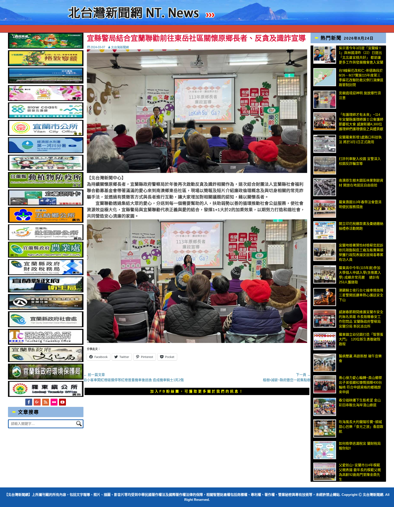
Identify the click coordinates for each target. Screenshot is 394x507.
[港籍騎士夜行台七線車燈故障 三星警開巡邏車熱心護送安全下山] (324, 297)
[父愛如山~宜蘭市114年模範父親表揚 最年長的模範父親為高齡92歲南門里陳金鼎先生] (324, 472)
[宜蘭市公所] (46, 135)
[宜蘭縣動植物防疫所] (46, 187)
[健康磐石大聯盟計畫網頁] (46, 100)
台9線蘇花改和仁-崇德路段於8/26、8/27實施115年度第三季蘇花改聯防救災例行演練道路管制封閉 (361, 77)
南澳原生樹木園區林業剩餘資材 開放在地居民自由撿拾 (361, 182)
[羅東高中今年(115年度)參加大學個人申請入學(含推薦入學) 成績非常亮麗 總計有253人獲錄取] (324, 274)
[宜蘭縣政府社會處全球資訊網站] (46, 326)
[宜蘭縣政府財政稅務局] (46, 274)
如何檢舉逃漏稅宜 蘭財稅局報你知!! (360, 445)
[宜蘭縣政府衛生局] (46, 291)
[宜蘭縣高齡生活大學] (46, 169)
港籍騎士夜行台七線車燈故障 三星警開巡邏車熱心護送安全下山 (361, 295)
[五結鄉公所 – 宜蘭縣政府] (46, 221)
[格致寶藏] (46, 65)
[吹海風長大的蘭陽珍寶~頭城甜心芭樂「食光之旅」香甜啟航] (324, 428)
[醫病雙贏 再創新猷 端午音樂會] (324, 363)
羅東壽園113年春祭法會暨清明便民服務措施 (360, 204)
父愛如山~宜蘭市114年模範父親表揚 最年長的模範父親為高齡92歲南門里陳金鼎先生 (360, 472)
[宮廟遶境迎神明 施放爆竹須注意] (324, 100)
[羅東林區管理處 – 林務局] (46, 309)
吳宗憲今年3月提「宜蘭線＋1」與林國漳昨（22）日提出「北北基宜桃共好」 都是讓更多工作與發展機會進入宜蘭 (361, 55)
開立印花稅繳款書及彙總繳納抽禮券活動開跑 (361, 226)
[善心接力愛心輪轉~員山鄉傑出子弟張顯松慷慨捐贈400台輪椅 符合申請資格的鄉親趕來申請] (324, 384)
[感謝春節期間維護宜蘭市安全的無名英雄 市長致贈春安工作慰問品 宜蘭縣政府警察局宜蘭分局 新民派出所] (324, 318)
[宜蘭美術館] (46, 82)
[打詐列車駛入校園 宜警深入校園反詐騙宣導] (324, 165)
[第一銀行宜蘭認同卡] (46, 204)
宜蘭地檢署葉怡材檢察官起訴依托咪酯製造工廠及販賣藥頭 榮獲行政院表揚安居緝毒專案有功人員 (361, 252)
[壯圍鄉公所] (46, 239)
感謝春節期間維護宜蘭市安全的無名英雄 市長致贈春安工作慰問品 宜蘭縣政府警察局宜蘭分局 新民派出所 (361, 319)
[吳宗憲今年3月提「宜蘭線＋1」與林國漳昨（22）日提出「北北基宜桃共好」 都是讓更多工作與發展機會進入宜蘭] (324, 55)
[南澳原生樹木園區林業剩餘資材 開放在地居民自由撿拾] (324, 187)
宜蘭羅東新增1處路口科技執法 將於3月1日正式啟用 (360, 139)
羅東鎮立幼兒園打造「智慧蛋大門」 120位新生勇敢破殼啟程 (361, 339)
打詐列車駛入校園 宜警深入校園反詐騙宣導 (360, 161)
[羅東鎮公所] (46, 396)
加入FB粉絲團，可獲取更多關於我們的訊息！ (197, 391)
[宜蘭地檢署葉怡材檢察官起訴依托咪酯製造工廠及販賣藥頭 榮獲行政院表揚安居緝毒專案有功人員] (324, 252)
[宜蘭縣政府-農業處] (46, 256)
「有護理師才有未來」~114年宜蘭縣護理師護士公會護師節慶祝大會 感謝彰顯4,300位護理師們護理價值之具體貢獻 (361, 122)
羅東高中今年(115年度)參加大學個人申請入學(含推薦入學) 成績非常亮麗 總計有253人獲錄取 (360, 275)
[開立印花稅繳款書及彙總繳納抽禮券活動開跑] (324, 230)
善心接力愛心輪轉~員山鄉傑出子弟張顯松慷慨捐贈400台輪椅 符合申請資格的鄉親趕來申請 (360, 385)
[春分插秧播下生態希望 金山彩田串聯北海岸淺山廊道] (324, 407)
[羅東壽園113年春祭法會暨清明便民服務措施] (324, 209)
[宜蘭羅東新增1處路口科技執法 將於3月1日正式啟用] (324, 144)
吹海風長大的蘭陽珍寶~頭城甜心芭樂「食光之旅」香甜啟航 (361, 426)
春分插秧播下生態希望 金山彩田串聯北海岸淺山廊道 (360, 402)
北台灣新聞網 (120, 47)
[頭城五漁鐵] (46, 117)
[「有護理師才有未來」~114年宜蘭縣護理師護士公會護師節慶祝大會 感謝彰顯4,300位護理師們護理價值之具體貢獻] (324, 121)
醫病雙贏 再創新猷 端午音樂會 (360, 358)
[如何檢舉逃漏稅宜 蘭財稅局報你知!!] (324, 450)
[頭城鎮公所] (46, 343)
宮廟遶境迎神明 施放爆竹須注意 (360, 95)
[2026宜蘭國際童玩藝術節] (46, 47)
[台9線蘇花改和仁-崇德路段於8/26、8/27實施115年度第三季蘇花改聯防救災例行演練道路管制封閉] (324, 77)
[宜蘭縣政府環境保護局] (46, 378)
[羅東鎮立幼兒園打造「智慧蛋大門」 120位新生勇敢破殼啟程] (324, 341)
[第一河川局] (46, 152)
